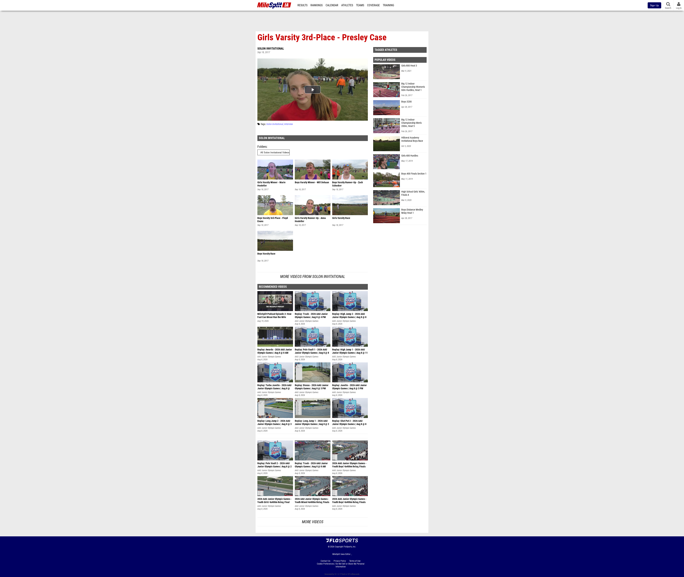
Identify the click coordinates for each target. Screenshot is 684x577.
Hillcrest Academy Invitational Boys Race (412, 139)
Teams (360, 5)
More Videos (312, 522)
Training (388, 5)
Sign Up (654, 5)
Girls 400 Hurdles (409, 155)
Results (302, 5)
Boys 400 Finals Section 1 (413, 173)
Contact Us (325, 561)
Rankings (316, 5)
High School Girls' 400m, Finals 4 (413, 193)
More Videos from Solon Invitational (312, 276)
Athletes (347, 5)
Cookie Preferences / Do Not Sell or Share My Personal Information (340, 565)
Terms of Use (355, 561)
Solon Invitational (270, 48)
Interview (288, 124)
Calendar (332, 5)
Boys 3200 (406, 101)
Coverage (373, 5)
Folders (262, 146)
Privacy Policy (340, 561)
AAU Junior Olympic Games (306, 321)
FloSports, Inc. (350, 546)
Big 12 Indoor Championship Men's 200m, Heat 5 (411, 123)
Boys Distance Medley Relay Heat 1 (412, 211)
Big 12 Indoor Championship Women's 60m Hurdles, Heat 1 (413, 87)
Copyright (339, 546)
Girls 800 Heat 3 (409, 65)
